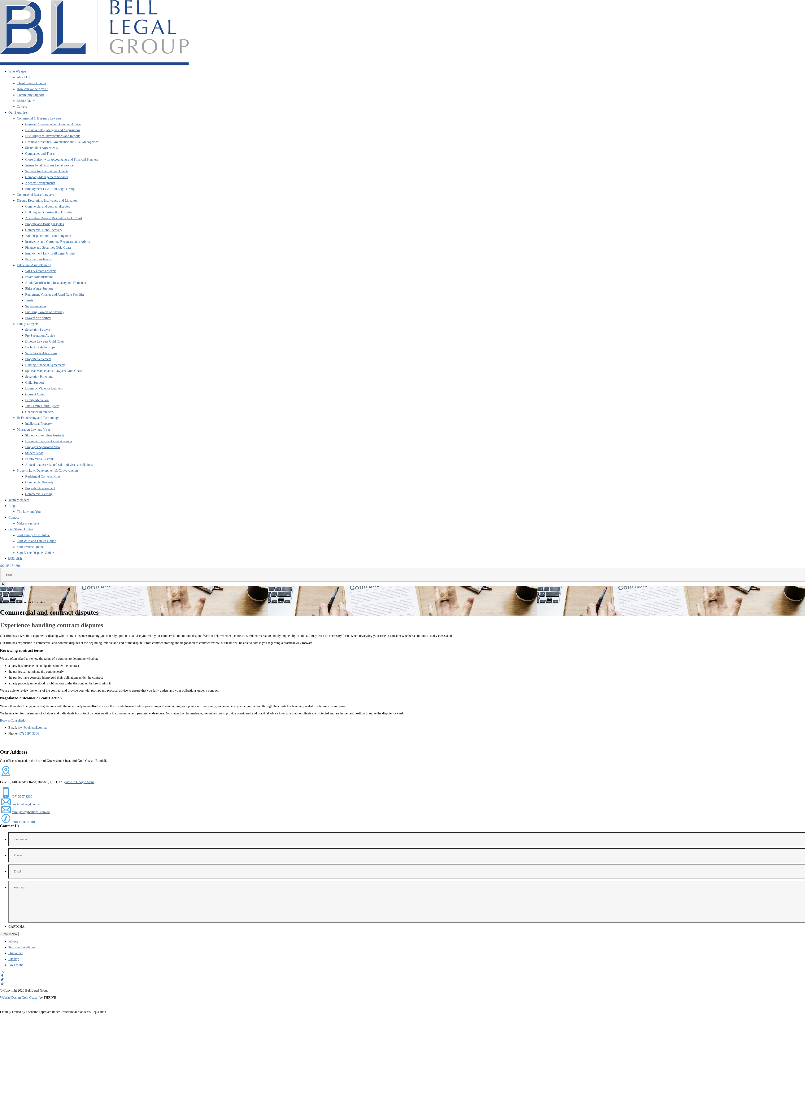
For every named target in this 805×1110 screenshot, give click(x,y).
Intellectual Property (38, 423)
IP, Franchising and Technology (38, 417)
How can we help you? (32, 89)
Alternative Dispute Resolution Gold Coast (53, 218)
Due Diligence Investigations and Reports (52, 136)
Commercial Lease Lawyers (35, 194)
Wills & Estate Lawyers (40, 271)
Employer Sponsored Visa (42, 447)
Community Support (30, 95)
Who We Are (17, 71)
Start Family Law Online (33, 535)
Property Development (40, 488)
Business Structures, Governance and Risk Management (62, 142)
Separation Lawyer (37, 329)
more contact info (23, 821)
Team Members (18, 500)
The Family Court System (42, 406)
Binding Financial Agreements (45, 365)
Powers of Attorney (38, 318)
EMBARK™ (26, 101)
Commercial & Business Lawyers (39, 118)
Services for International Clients (46, 171)
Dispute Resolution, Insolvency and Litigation (47, 200)
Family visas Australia (39, 459)
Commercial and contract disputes (47, 206)
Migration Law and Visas (33, 429)
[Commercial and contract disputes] (406, 559)
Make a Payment (28, 523)
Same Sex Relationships (41, 353)
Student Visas (34, 453)
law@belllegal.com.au (32, 727)
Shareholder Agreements (41, 147)
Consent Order (35, 394)
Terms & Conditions (21, 947)
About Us (23, 77)
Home (4, 588)
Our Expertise (17, 112)
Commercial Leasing (39, 494)
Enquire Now (9, 934)
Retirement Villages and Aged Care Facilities (54, 294)
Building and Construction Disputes (49, 212)
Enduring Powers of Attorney (44, 312)
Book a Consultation (13, 720)
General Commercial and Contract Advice (53, 124)
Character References (39, 412)
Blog (11, 506)
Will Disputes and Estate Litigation (48, 236)
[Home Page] (94, 64)
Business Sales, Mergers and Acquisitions (52, 130)
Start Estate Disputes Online (35, 552)
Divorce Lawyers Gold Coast (44, 341)
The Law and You (29, 511)
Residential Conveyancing (42, 476)
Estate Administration (39, 277)
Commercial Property (39, 482)
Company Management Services (46, 177)
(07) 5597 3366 (10, 565)
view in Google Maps (79, 782)
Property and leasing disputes (44, 224)
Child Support (34, 382)
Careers (22, 106)
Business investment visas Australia (48, 441)
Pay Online (15, 965)
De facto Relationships (40, 347)
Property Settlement (38, 359)
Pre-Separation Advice (40, 335)
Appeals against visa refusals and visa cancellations (59, 464)
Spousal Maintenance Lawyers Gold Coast (53, 371)
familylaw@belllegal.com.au (31, 812)
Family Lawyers (27, 324)
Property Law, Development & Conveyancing (47, 470)
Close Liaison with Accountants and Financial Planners (61, 159)
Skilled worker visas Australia (45, 435)
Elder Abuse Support (39, 288)
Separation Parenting (39, 376)
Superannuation (35, 306)
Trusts (29, 300)
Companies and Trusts (40, 153)
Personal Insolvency (38, 259)
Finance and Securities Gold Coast (48, 247)
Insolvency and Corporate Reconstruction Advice (57, 241)
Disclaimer (15, 953)
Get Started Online (20, 529)
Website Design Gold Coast (18, 997)
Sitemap (13, 959)
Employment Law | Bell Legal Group (50, 189)
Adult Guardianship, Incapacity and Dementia (55, 282)
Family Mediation (37, 400)
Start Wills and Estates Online (36, 541)
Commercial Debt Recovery (43, 230)
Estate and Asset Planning (34, 265)
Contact (13, 517)
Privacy (13, 941)
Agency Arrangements (40, 183)
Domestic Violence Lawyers (44, 388)
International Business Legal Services (50, 165)
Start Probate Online (30, 547)
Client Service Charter (31, 83)
